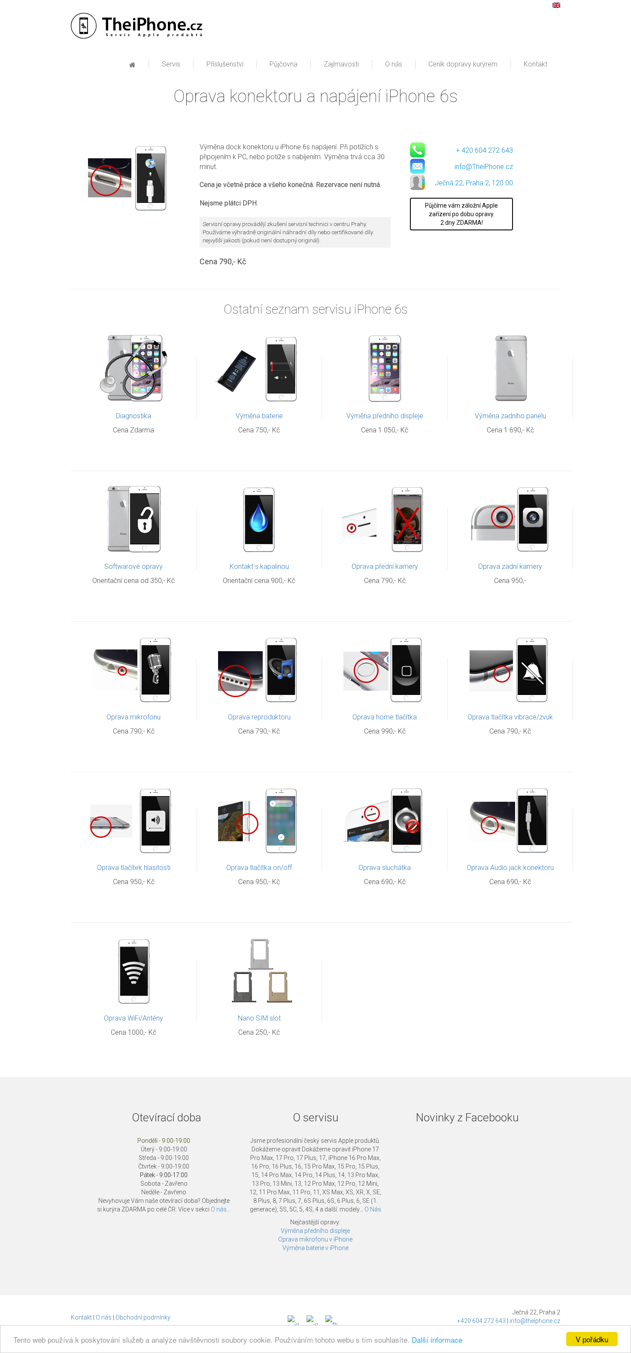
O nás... (221, 1209)
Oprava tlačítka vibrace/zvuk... (510, 639)
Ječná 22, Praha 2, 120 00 (474, 183)
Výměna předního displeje (384, 416)
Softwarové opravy (133, 566)
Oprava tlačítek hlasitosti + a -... (134, 789)
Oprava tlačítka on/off (259, 868)
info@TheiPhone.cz (484, 167)
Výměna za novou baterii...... (259, 338)
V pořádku (592, 1339)
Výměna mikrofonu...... (133, 639)
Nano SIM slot (259, 1018)
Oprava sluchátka (384, 868)
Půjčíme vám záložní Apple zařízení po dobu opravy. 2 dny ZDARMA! (461, 214)
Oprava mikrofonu (133, 717)
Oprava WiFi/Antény (133, 1018)
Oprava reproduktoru (259, 717)
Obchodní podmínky (142, 1317)
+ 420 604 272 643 (484, 150)
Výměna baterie (259, 416)
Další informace (437, 1339)
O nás (104, 1317)
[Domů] (132, 65)
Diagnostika (133, 416)
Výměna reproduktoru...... (259, 639)
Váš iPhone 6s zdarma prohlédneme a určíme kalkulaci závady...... (133, 348)
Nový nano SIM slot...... (259, 940)
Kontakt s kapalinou (259, 566)
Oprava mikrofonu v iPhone (315, 1239)
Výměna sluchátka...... (385, 789)
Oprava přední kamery (385, 566)
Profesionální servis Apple (136, 26)
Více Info (128, 372)
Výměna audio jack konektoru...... (510, 789)
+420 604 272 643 (481, 1320)
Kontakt (81, 1317)
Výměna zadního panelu (510, 416)
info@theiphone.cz (535, 1320)
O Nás (372, 1209)
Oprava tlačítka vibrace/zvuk (510, 717)
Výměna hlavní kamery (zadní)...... (510, 488)
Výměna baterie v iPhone (315, 1247)
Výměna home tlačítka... (385, 639)
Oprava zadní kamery (510, 566)
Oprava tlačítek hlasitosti (133, 868)
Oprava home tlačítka (384, 717)
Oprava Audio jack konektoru (510, 868)
